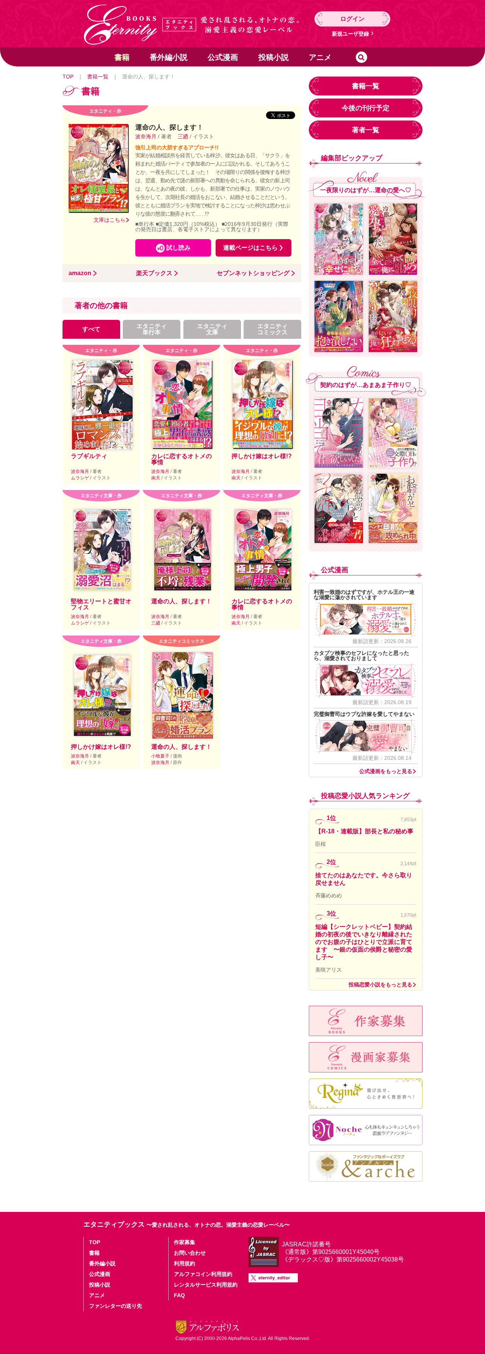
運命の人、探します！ (181, 601)
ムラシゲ (80, 478)
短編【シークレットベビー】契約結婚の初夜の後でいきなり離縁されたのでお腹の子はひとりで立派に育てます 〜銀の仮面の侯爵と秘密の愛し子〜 (363, 942)
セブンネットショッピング (253, 273)
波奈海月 (146, 136)
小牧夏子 (161, 756)
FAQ (179, 1295)
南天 (156, 478)
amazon (80, 273)
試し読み (178, 247)
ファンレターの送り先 (115, 1306)
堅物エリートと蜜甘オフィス (101, 604)
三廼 (183, 136)
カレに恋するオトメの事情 (181, 459)
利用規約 (184, 1263)
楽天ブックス (154, 273)
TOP (68, 77)
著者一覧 (365, 130)
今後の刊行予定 (366, 108)
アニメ (320, 57)
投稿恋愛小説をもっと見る (380, 984)
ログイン (352, 19)
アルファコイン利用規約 (203, 1274)
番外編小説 (169, 57)
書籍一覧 (97, 77)
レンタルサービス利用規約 (206, 1285)
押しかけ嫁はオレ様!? (262, 456)
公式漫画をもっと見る (385, 771)
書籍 (122, 57)
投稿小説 (273, 57)
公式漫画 (223, 57)
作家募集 (184, 1242)
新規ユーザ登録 (350, 34)
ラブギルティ (89, 456)
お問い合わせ (190, 1253)
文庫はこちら (109, 219)
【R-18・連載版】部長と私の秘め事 (364, 831)
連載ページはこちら (250, 247)
